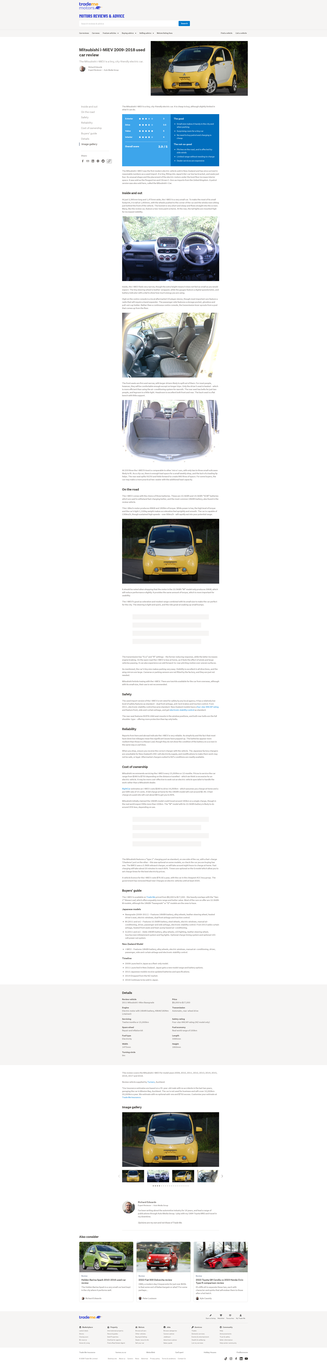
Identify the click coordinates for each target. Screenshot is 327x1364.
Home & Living (84, 1343)
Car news (96, 33)
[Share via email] (87, 161)
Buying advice (128, 33)
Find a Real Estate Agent (116, 1343)
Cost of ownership (91, 128)
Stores (81, 1334)
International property (115, 1331)
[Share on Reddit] (103, 161)
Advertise (144, 1358)
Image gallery (89, 144)
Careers (130, 1358)
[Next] (222, 1176)
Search (184, 23)
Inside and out (89, 106)
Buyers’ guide (89, 133)
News (137, 1358)
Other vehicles (140, 1334)
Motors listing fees (164, 33)
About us (122, 1358)
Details (85, 138)
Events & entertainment (200, 1337)
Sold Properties (112, 1337)
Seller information (226, 1340)
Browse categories (170, 1331)
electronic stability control (182, 710)
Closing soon (83, 1337)
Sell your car (139, 1343)
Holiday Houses (210, 1352)
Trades (194, 1331)
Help (221, 1331)
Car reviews (84, 33)
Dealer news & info (142, 1340)
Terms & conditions (169, 1358)
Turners (151, 1082)
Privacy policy (155, 1358)
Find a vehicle (226, 33)
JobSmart (167, 1337)
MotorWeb (150, 1352)
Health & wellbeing (198, 1340)
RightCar (126, 788)
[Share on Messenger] (98, 161)
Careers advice (169, 1334)
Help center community (228, 1343)
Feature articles (109, 33)
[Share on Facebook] (82, 161)
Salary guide (168, 1343)
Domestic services (198, 1334)
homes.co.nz (121, 1352)
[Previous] (119, 1176)
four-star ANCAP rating (208, 706)
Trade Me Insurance (87, 1352)
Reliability (87, 122)
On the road (88, 111)
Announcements (225, 1334)
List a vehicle (241, 33)
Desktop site (112, 1358)
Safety (85, 117)
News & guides (112, 1334)
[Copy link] (109, 161)
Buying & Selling (141, 1337)
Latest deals (83, 1331)
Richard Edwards (147, 1202)
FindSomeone (242, 1352)
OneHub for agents (114, 1340)
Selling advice (145, 33)
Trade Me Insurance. (132, 1097)
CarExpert (179, 1352)
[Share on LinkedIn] (92, 161)
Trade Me (151, 897)
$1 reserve (83, 1340)
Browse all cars (140, 1331)
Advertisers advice (170, 1340)
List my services (197, 1343)
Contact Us (182, 1358)
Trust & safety (225, 1337)
